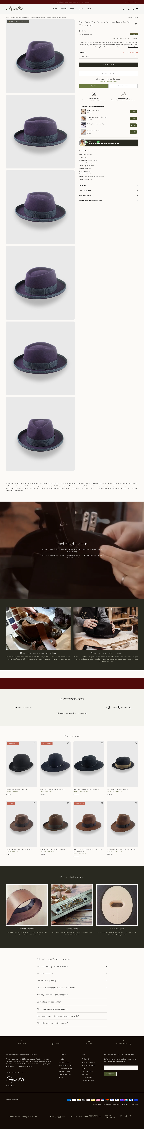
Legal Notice (135, 1104)
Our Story (62, 1059)
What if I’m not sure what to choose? (52, 1023)
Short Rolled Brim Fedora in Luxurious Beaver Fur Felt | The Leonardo (48, 17)
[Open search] (106, 707)
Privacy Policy (125, 1104)
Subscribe (110, 1074)
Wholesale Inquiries (65, 1068)
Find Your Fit (86, 1059)
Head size (82, 52)
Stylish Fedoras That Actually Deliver (20, 17)
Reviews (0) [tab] (17, 707)
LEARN (72, 9)
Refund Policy (116, 1104)
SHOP (55, 9)
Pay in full (93, 86)
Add (134, 112)
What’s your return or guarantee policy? (53, 1009)
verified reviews (82, 2)
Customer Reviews (65, 1062)
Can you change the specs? (48, 980)
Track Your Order (87, 1071)
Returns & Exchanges (88, 1065)
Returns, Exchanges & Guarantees (90, 201)
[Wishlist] (133, 9)
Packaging (82, 185)
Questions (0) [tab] (27, 707)
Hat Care (85, 1074)
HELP (89, 9)
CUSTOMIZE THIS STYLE (108, 73)
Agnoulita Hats (14, 1099)
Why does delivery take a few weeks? (52, 966)
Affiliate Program (64, 1071)
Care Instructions (85, 190)
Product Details (84, 151)
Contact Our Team (88, 1081)
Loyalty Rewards (87, 1078)
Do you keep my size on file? (49, 1002)
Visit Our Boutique (65, 1074)
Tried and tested (72, 736)
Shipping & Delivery (85, 196)
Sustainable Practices (66, 1065)
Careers (61, 1078)
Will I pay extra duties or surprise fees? (53, 994)
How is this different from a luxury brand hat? (56, 987)
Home (7, 17)
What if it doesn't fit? (45, 973)
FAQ (83, 1068)
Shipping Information (88, 1062)
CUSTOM (64, 9)
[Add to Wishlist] (136, 24)
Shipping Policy (107, 1104)
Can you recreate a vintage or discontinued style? (58, 1016)
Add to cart (108, 65)
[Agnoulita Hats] (15, 9)
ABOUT (81, 9)
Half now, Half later (123, 86)
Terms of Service (96, 1104)
